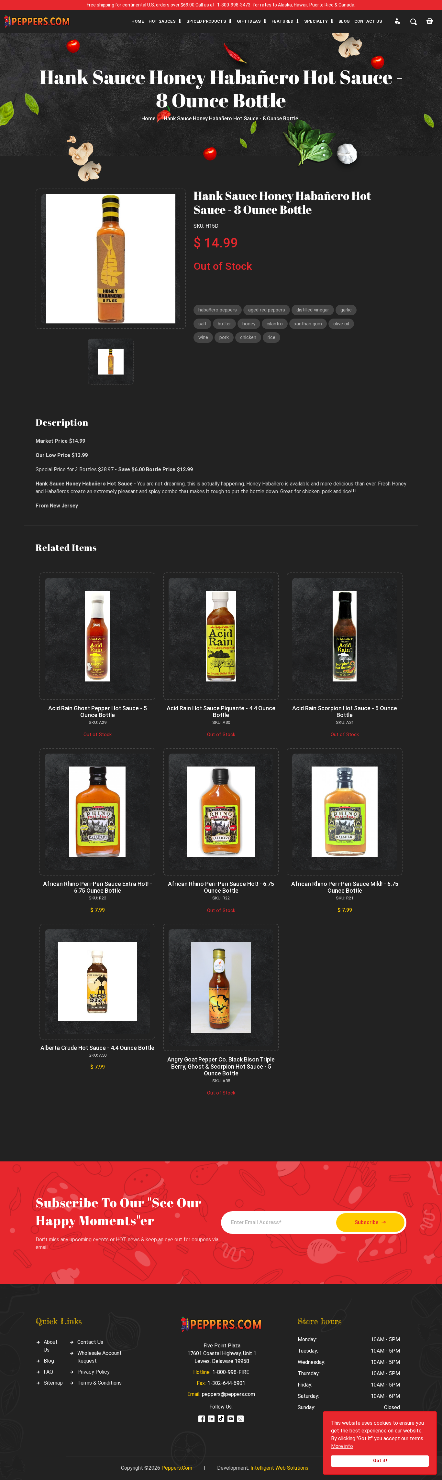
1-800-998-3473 (233, 4)
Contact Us (90, 1342)
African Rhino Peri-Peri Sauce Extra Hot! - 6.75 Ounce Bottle (97, 887)
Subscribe (366, 1222)
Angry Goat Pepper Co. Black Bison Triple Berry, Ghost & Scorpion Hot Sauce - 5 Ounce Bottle (221, 1066)
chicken (248, 337)
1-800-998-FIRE (230, 1372)
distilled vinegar (312, 310)
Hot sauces (162, 21)
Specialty (316, 21)
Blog (344, 21)
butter (224, 324)
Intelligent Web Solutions (279, 1468)
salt (202, 324)
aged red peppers (266, 310)
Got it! (380, 1461)
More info (342, 1446)
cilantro (275, 324)
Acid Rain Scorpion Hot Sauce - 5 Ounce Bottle (344, 712)
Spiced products (206, 21)
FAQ (48, 1372)
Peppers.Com (176, 1468)
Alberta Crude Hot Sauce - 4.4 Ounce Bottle (97, 1047)
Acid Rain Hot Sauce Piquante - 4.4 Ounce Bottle (221, 712)
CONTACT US (368, 21)
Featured (282, 21)
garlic (346, 310)
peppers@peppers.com (228, 1394)
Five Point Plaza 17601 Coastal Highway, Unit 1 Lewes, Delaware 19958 (221, 1353)
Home (137, 21)
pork (224, 337)
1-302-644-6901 (226, 1383)
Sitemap (53, 1383)
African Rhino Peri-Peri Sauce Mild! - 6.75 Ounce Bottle (344, 887)
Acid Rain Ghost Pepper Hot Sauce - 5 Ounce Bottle (97, 712)
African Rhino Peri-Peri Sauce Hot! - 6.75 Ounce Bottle (221, 887)
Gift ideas (249, 21)
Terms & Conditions (99, 1383)
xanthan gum (308, 324)
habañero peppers (217, 310)
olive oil (341, 324)
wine (203, 337)
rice (271, 337)
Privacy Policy (93, 1372)
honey (248, 324)
